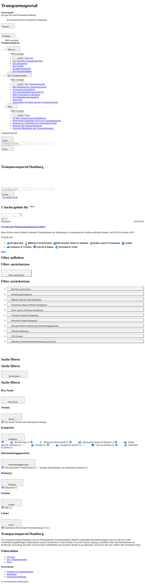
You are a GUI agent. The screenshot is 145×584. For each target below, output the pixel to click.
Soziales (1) (40, 445)
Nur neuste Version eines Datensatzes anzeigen (25, 422)
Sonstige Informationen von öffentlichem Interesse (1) (64, 467)
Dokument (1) (11, 487)
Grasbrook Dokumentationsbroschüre (23, 226)
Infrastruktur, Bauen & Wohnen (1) (98, 442)
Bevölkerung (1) (22, 442)
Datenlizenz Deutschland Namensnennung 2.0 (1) (27, 528)
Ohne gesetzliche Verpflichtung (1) (20, 467)
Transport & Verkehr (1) (71, 445)
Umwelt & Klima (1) (105, 445)
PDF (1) (8, 507)
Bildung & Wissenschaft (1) (56, 442)
